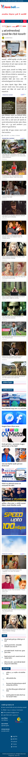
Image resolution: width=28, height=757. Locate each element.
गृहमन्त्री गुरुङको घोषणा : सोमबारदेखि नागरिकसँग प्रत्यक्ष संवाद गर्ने (12, 646)
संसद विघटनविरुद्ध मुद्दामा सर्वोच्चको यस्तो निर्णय (15, 690)
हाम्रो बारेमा (14, 739)
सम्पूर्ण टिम (15, 737)
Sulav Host (17, 756)
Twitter (15, 744)
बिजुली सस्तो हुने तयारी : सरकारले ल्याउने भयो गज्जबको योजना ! (14, 657)
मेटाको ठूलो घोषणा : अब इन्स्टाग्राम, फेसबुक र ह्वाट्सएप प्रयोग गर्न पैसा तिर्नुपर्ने (13, 445)
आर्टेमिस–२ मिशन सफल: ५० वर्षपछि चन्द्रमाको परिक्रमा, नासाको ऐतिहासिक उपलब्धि (14, 504)
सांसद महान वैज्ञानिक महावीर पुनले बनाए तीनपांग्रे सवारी (12, 465)
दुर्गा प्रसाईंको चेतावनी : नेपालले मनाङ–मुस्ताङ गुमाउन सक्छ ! (14, 652)
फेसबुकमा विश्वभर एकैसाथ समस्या (10, 426)
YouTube (15, 747)
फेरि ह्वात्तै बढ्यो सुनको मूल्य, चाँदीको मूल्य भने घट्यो (14, 640)
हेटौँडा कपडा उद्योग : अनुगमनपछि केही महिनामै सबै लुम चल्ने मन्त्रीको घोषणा (14, 663)
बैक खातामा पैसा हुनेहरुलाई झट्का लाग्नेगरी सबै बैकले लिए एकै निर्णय (16, 684)
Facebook (14, 742)
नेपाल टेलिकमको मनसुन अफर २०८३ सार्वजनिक (14, 409)
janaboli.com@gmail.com (12, 713)
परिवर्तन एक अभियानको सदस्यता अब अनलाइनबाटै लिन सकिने (11, 485)
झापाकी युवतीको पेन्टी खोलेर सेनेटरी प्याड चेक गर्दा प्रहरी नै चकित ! (15, 696)
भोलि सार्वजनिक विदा (11, 678)
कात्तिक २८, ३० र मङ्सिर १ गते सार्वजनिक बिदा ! (15, 673)
